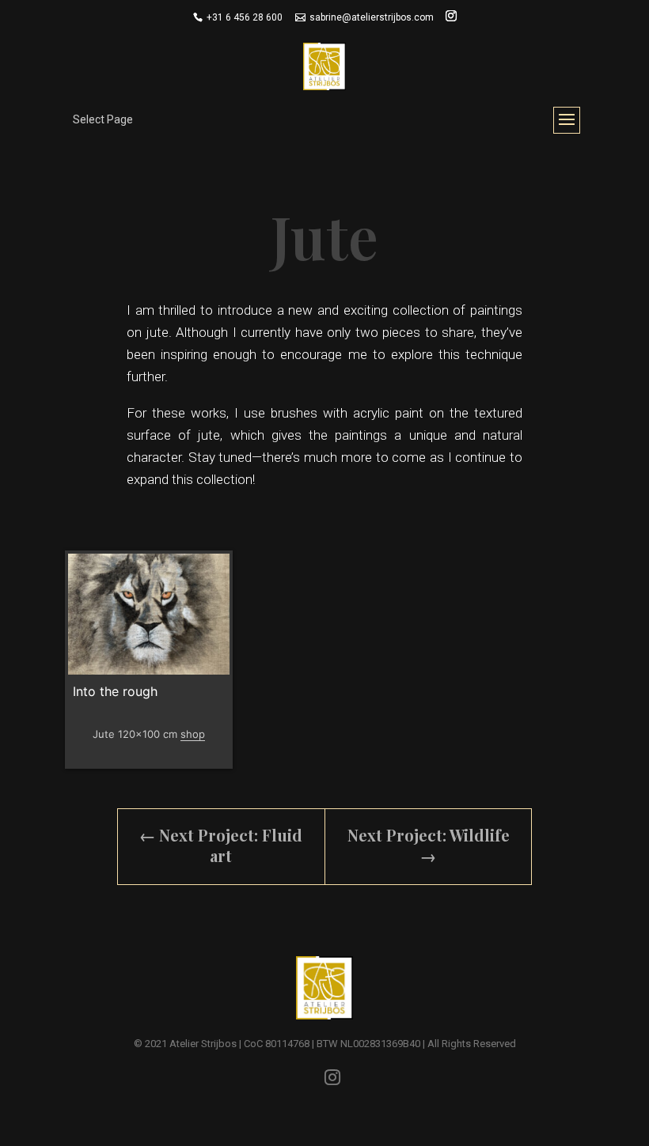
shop (192, 734)
